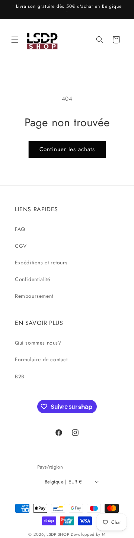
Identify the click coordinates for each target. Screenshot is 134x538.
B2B (20, 376)
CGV (21, 246)
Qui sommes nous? (38, 342)
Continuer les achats (67, 149)
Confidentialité (32, 279)
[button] (15, 40)
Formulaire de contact (41, 359)
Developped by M (88, 534)
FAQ (20, 229)
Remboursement (34, 296)
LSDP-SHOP (58, 534)
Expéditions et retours (41, 262)
